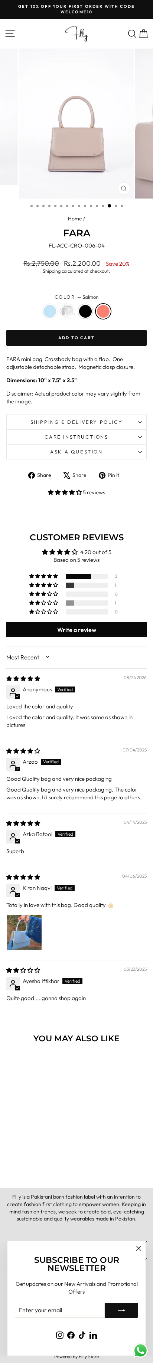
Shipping (52, 271)
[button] (65, 492)
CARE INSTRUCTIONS (76, 437)
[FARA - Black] (37, 1163)
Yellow (67, 311)
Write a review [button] (76, 629)
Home (75, 218)
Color (77, 297)
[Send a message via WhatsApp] (140, 1350)
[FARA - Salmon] (46, 1163)
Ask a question (76, 452)
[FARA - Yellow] (29, 1163)
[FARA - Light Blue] (20, 1163)
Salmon (103, 311)
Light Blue (49, 311)
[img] (23, 678)
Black (85, 311)
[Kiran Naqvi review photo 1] (24, 932)
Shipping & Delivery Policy (76, 422)
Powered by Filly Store (76, 1356)
